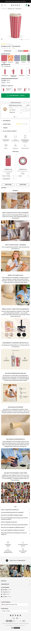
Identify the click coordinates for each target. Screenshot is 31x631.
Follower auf (17, 560)
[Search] (5, 5)
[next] (29, 1)
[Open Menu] (2, 5)
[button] (7, 44)
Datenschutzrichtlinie (24, 623)
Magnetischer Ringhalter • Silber (22, 172)
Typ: (6, 66)
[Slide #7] (29, 39)
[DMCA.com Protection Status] (15, 628)
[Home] (15, 5)
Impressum (4, 623)
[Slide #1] (22, 39)
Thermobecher (4, 8)
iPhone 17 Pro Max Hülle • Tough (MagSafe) (8, 172)
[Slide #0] (21, 39)
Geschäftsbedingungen (13, 623)
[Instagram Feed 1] (15, 571)
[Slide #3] (24, 39)
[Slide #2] (23, 39)
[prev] (1, 1)
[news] (26, 5)
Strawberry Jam (8, 169)
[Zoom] (2, 39)
